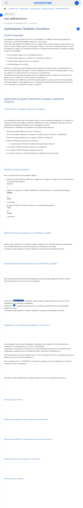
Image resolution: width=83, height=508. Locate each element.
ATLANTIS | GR (13, 8)
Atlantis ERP (24, 8)
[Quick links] (43, 3)
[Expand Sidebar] (1, 260)
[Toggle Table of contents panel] (78, 29)
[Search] (77, 3)
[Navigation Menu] (6, 3)
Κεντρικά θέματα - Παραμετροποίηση (42, 9)
